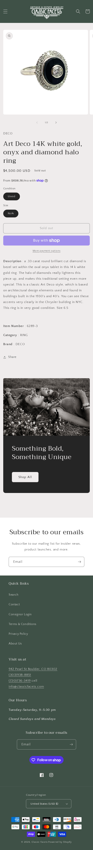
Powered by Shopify (60, 842)
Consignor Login (20, 614)
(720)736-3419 (20, 681)
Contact (14, 604)
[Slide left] (37, 122)
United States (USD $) (44, 803)
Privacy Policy (18, 634)
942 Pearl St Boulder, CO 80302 (33, 669)
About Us (15, 643)
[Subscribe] (79, 562)
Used (14, 197)
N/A (13, 214)
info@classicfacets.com (26, 686)
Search (14, 594)
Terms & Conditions (22, 624)
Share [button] (12, 357)
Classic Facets (40, 842)
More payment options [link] (47, 250)
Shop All (25, 477)
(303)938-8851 (20, 675)
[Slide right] (56, 122)
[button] (5, 11)
